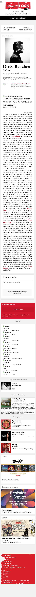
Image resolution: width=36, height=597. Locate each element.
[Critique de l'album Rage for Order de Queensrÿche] (6, 429)
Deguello (15, 446)
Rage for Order (17, 423)
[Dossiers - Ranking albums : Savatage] (18, 477)
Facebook (6, 573)
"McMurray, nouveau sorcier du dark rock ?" (23, 437)
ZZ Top (14, 444)
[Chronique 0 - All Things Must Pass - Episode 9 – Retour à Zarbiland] (18, 530)
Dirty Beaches (16, 66)
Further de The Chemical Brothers (25, 29)
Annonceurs (7, 564)
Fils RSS (5, 577)
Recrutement (7, 562)
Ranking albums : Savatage (10, 480)
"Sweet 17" (7, 210)
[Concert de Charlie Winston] (18, 507)
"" (18, 408)
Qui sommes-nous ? (9, 558)
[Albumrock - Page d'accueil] (18, 9)
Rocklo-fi (13, 388)
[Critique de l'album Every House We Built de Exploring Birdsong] (6, 407)
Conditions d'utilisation (10, 566)
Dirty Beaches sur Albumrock (18, 380)
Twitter (5, 575)
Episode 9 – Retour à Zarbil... (11, 542)
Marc (4, 107)
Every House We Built (19, 401)
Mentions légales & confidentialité (14, 567)
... (2, 482)
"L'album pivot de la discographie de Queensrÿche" (21, 426)
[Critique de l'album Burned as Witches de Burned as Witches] (6, 441)
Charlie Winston (7, 510)
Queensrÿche (16, 421)
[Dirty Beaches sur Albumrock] (6, 389)
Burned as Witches (18, 432)
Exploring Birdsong (18, 399)
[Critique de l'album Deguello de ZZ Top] (6, 452)
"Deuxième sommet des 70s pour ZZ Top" (22, 449)
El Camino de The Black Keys (9, 29)
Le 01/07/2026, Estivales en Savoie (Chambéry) (17, 512)
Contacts (6, 560)
